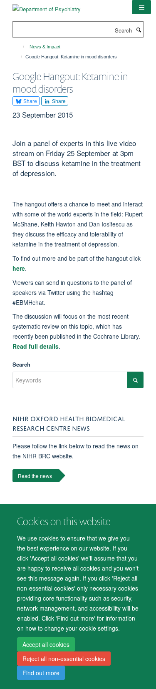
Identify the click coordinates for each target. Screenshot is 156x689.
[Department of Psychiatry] (46, 6)
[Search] (138, 29)
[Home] (20, 46)
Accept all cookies (45, 644)
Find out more (40, 673)
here (18, 268)
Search (21, 364)
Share (29, 100)
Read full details (35, 346)
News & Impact (45, 46)
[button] (141, 7)
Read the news (35, 475)
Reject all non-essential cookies (63, 658)
